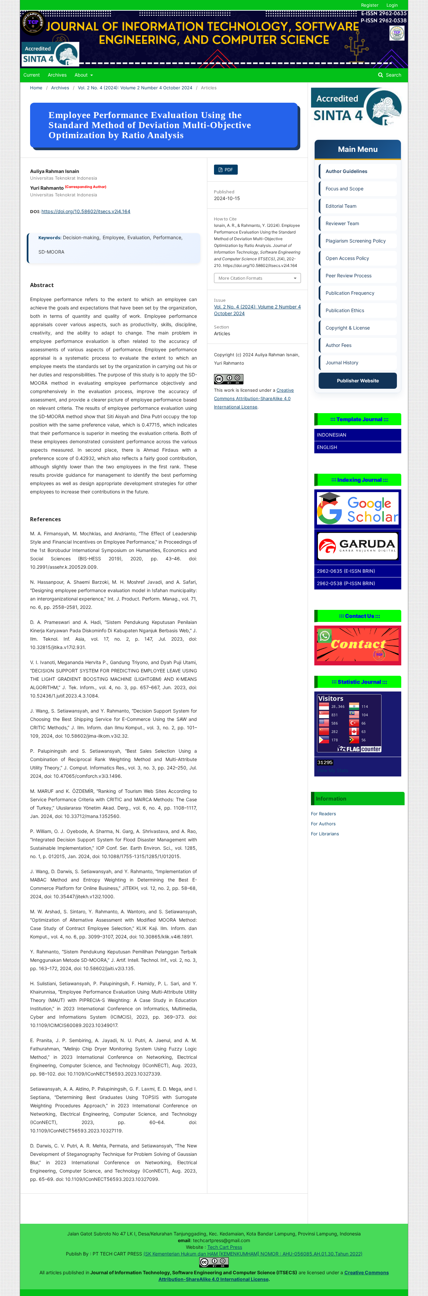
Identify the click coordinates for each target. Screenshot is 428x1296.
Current (31, 75)
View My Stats (332, 770)
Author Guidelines (346, 171)
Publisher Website (358, 380)
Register (370, 5)
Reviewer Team (342, 223)
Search (393, 75)
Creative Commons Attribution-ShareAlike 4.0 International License (254, 398)
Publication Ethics (345, 310)
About (82, 75)
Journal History (342, 362)
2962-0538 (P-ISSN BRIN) (346, 583)
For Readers (323, 813)
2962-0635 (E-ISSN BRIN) (346, 571)
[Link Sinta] (358, 125)
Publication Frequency (350, 293)
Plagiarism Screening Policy (356, 241)
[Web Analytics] (325, 763)
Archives (57, 75)
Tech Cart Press (224, 1247)
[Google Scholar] (358, 523)
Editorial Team (341, 206)
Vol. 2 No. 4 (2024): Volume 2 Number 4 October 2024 (135, 87)
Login (392, 5)
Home (36, 87)
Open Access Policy (347, 258)
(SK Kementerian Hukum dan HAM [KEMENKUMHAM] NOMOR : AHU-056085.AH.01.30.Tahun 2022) (252, 1254)
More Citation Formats (240, 278)
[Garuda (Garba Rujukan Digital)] (358, 558)
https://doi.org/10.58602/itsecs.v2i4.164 (85, 211)
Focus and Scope (344, 188)
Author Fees (338, 345)
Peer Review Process (348, 275)
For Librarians (325, 833)
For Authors (323, 823)
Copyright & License (348, 328)
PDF (228, 169)
